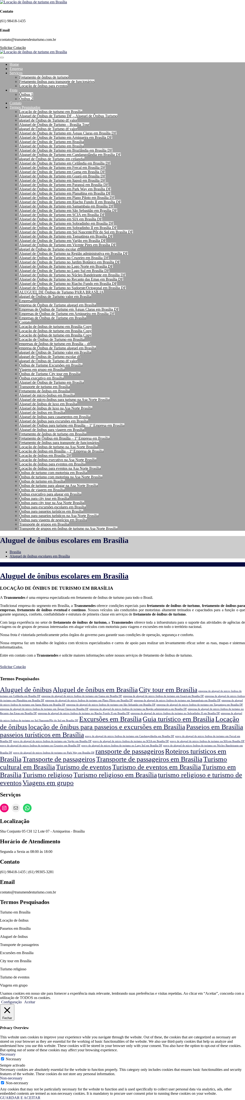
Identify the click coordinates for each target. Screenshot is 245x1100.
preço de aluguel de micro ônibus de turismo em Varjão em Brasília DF (52, 741)
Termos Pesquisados (25, 107)
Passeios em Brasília (214, 727)
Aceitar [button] (29, 1002)
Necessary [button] (8, 1054)
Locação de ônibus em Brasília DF (45, 455)
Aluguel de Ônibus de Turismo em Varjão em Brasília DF (62, 241)
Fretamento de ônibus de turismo (43, 77)
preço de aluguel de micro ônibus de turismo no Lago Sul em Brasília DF (121, 745)
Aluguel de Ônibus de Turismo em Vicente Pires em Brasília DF (67, 245)
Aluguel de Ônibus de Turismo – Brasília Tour (54, 124)
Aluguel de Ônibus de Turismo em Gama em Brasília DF (62, 172)
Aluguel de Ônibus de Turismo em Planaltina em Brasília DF (65, 193)
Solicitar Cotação (13, 48)
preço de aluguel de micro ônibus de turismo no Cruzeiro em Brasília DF (40, 745)
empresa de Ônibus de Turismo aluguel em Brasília (57, 305)
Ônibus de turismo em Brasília (42, 481)
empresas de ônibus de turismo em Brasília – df (54, 344)
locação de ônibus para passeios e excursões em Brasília (106, 727)
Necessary (13, 1059)
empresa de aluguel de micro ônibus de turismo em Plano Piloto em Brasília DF (89, 700)
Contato (16, 103)
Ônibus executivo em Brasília (41, 378)
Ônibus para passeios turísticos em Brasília (51, 511)
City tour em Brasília (168, 689)
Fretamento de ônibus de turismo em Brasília (52, 434)
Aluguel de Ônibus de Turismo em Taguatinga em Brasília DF (66, 236)
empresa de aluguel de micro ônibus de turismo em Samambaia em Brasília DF (177, 700)
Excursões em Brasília (110, 719)
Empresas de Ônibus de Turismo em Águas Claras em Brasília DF (69, 309)
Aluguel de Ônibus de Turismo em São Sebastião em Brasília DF (68, 210)
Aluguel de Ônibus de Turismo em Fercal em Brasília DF (62, 167)
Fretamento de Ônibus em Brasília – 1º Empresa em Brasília (64, 438)
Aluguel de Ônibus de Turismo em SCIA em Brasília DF (62, 215)
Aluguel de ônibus (26, 689)
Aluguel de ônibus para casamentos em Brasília (54, 417)
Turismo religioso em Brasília (115, 775)
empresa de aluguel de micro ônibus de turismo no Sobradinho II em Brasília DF (175, 713)
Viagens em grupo (48, 782)
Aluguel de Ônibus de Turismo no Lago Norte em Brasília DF (66, 266)
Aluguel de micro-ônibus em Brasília (47, 395)
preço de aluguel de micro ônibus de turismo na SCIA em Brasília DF (131, 741)
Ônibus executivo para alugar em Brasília (50, 494)
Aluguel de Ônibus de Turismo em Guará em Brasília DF (62, 176)
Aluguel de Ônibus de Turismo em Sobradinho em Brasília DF (66, 223)
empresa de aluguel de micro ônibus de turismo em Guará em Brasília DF (163, 696)
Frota (13, 90)
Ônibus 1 (26, 94)
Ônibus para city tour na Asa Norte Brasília (51, 503)
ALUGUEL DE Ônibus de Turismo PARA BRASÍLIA (61, 292)
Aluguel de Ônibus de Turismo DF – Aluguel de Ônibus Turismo (68, 116)
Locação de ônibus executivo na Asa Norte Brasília (57, 460)
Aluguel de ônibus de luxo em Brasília (48, 404)
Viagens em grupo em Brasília (42, 369)
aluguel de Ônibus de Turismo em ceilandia (51, 159)
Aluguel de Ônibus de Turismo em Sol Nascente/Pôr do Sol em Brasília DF (76, 232)
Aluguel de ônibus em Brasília (42, 412)
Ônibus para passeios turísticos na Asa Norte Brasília (59, 516)
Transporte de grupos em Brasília (44, 524)
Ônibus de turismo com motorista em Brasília (53, 473)
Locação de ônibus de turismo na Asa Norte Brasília (58, 447)
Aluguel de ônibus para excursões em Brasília (53, 421)
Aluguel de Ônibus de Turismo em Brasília (51, 142)
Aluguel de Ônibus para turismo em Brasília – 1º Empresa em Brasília (71, 425)
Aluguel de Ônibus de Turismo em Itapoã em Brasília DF (62, 180)
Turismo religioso (47, 775)
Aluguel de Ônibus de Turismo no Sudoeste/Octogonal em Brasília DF (72, 288)
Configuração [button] (11, 1002)
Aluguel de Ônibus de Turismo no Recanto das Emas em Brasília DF (71, 279)
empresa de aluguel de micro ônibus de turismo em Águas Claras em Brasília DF (44, 709)
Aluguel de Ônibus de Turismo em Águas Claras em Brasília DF (68, 133)
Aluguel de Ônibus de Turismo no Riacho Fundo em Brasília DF (68, 284)
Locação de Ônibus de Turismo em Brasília (51, 339)
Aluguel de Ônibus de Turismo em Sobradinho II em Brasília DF (68, 228)
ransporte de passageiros (129, 751)
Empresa (16, 69)
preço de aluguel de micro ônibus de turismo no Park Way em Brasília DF (54, 752)
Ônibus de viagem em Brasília (42, 490)
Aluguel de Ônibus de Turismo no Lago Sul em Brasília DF (64, 271)
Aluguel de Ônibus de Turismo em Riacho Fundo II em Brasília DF (70, 202)
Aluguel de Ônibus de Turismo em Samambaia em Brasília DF (66, 206)
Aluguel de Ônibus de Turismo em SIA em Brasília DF (60, 219)
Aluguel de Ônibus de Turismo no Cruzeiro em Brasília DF (64, 258)
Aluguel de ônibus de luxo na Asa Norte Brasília (55, 408)
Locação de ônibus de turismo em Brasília (50, 112)
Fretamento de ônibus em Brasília (44, 391)
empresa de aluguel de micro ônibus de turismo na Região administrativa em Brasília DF (138, 709)
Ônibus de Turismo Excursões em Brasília (51, 365)
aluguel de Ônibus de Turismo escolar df (49, 249)
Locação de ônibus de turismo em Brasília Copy (55, 326)
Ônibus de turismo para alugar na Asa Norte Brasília (58, 486)
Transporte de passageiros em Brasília (149, 759)
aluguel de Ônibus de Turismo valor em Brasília (55, 296)
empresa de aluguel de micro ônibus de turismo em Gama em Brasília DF (81, 696)
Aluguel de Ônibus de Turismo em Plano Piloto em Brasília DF (67, 198)
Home (14, 64)
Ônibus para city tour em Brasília (44, 498)
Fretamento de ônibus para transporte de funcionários (59, 443)
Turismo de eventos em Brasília (156, 767)
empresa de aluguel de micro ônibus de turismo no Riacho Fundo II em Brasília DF (84, 713)
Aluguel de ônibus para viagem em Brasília (51, 430)
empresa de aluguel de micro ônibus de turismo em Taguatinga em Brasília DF (199, 704)
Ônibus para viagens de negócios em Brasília (53, 520)
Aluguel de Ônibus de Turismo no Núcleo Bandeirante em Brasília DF (72, 275)
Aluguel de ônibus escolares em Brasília (40, 556)
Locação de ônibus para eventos (43, 86)
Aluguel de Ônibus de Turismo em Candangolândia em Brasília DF (70, 155)
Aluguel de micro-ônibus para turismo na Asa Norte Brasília (64, 400)
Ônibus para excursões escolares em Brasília (52, 507)
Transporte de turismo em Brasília (44, 387)
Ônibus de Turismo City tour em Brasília (49, 374)
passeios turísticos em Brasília (42, 735)
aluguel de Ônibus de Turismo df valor (48, 120)
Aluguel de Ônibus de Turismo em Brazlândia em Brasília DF (65, 150)
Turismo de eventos (83, 767)
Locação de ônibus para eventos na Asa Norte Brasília (60, 468)
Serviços (16, 73)
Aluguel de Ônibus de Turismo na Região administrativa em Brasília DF (73, 253)
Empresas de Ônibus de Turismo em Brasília (52, 318)
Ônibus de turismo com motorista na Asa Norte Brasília (60, 477)
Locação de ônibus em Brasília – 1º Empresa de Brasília (61, 451)
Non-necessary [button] (11, 1078)
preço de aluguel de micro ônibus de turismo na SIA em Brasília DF (207, 741)
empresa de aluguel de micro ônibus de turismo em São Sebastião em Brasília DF (111, 704)
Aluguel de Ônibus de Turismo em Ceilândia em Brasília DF (65, 163)
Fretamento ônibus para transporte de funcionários (57, 82)
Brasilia (15, 552)
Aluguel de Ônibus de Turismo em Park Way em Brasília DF (65, 189)
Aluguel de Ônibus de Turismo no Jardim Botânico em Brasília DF (69, 262)
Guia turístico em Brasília (178, 719)
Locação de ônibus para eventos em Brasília (52, 464)
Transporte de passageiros (58, 759)
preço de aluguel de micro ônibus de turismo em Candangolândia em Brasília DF (129, 736)
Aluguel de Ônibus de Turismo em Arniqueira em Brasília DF (65, 137)
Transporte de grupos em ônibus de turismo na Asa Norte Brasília (68, 528)
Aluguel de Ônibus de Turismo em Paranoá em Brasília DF (63, 185)
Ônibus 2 (26, 99)
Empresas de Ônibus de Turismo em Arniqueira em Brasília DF (67, 314)
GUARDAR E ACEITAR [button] (20, 1098)
